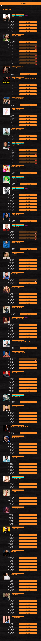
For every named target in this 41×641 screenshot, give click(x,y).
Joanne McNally (16, 242)
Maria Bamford (16, 478)
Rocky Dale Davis (16, 130)
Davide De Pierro (16, 307)
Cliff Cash (14, 68)
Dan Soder (14, 372)
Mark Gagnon (15, 508)
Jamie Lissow (15, 528)
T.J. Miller (14, 457)
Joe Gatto (14, 574)
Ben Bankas (14, 273)
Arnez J (13, 551)
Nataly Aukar (15, 215)
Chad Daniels (15, 594)
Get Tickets (28, 22)
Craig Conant (15, 406)
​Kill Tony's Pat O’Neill (18, 352)
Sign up (36, 0)
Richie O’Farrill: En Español (19, 426)
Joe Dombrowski (16, 36)
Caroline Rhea (15, 110)
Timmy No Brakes (16, 17)
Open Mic (14, 190)
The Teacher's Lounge (18, 99)
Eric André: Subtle (17, 318)
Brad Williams (15, 491)
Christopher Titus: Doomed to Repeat (23, 79)
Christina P (14, 253)
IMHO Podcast (15, 167)
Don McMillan (15, 397)
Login (39, 0)
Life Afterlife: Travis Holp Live (20, 341)
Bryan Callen (15, 437)
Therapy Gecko (16, 179)
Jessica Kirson (15, 287)
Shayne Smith (15, 145)
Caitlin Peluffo (15, 617)
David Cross (15, 227)
